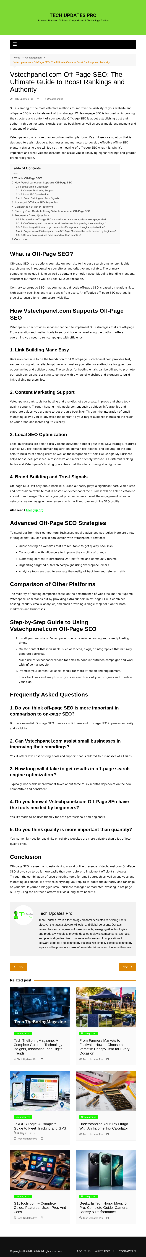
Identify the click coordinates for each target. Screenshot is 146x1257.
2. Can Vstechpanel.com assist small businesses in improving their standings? (63, 223)
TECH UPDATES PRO (73, 15)
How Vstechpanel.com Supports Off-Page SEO (43, 182)
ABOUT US (83, 1251)
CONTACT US (127, 1251)
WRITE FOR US (104, 1251)
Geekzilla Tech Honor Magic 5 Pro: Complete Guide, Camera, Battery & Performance (104, 1207)
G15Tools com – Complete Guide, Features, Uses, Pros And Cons (40, 1207)
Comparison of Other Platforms (34, 206)
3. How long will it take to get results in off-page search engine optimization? (63, 227)
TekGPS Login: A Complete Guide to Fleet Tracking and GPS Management (40, 1128)
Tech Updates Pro (23, 98)
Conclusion (21, 239)
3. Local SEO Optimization (35, 194)
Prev (20, 966)
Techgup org (34, 510)
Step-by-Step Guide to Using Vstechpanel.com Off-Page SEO (52, 211)
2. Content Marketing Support (37, 190)
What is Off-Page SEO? (28, 178)
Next (125, 966)
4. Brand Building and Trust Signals (40, 198)
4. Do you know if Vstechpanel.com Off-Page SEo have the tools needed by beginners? (68, 231)
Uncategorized (55, 98)
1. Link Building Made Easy (34, 186)
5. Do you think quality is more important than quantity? (51, 235)
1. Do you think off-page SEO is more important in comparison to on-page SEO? (63, 219)
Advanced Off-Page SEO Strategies (36, 202)
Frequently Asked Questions (32, 215)
